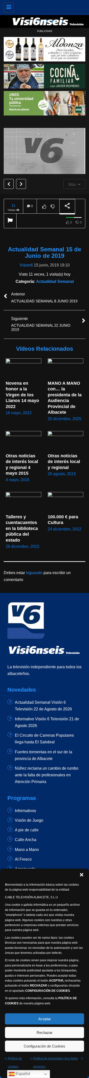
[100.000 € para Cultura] (65, 502)
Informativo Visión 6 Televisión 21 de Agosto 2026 (47, 722)
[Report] (10, 221)
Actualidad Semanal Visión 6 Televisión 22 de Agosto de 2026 (43, 705)
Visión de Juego (29, 820)
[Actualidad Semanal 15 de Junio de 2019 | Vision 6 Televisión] (48, 6)
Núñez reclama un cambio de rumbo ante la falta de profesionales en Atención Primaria (46, 775)
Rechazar (44, 1032)
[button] (81, 874)
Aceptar (44, 1019)
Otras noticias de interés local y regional (64, 461)
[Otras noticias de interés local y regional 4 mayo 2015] (23, 441)
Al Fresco (23, 859)
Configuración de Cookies (44, 1046)
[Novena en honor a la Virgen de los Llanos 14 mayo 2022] (23, 368)
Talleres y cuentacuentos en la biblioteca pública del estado (22, 528)
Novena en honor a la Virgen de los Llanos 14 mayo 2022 (23, 395)
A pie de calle (27, 830)
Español (22, 1074)
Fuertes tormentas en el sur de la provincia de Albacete (43, 755)
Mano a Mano (27, 849)
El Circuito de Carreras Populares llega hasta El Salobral (44, 738)
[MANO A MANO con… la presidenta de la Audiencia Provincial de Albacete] (65, 368)
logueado (34, 573)
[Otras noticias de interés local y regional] (65, 441)
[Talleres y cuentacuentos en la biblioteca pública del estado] (23, 502)
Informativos (25, 811)
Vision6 (26, 265)
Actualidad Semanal (55, 281)
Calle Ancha (25, 840)
